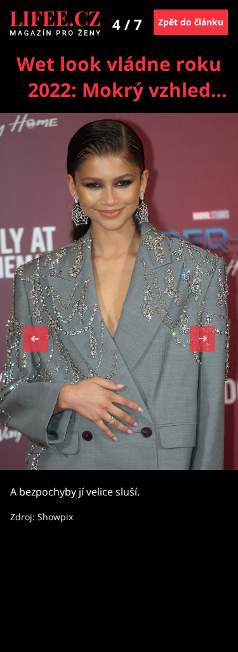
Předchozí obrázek (35, 340)
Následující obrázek (202, 337)
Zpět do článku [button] (190, 22)
